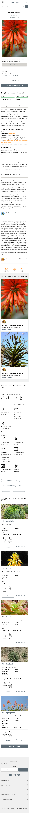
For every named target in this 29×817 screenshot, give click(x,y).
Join (23, 770)
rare (20, 140)
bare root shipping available (11, 140)
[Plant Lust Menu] (2, 2)
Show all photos (14, 65)
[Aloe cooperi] (14, 572)
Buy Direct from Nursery (13, 85)
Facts (14, 270)
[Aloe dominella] (14, 668)
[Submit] (26, 6)
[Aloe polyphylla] (14, 524)
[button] (23, 7)
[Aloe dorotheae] (14, 620)
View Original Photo (7, 329)
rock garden (25, 140)
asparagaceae (11, 133)
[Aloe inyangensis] (14, 717)
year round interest (6, 142)
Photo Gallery (6, 271)
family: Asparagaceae (9, 485)
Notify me (8, 547)
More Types (22, 271)
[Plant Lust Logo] (15, 2)
